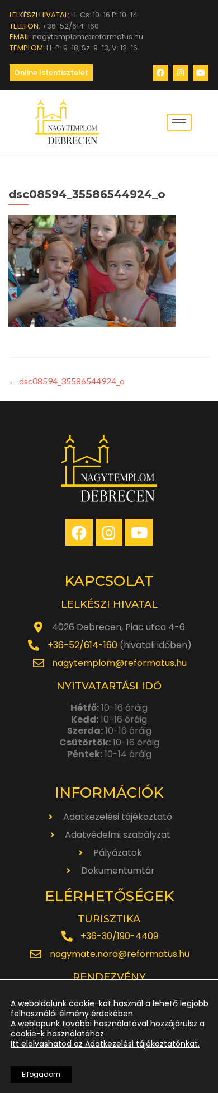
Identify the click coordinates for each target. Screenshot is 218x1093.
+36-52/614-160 (82, 645)
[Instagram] (180, 73)
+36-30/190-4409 (119, 936)
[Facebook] (160, 73)
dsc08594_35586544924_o (66, 381)
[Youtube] (200, 73)
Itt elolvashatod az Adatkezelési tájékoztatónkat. (105, 1043)
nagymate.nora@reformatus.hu (119, 953)
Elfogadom (41, 1074)
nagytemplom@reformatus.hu (119, 662)
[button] (51, 72)
